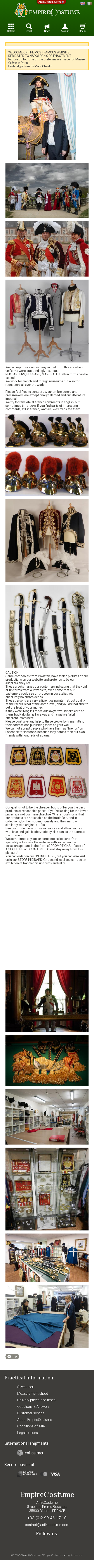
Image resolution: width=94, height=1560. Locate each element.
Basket (82, 31)
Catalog (11, 31)
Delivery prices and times (36, 1400)
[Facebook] (47, 1544)
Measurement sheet (32, 1393)
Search (29, 31)
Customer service (30, 1413)
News (47, 31)
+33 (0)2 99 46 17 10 (47, 1517)
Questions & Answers (33, 1407)
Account (65, 31)
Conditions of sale (31, 1426)
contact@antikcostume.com (47, 1525)
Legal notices (27, 1433)
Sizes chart (25, 1387)
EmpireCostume (52, 1555)
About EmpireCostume (34, 1420)
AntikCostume (33, 1555)
